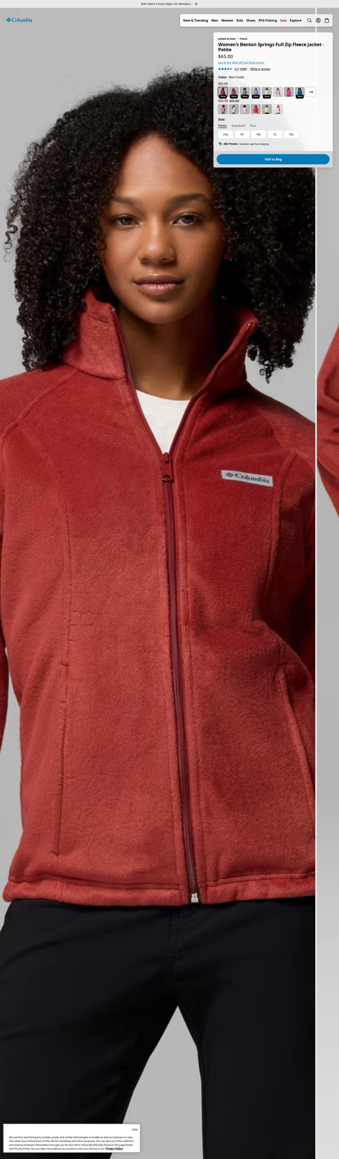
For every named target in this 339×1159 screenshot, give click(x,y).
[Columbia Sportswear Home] (19, 19)
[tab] (222, 126)
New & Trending (195, 20)
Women (227, 20)
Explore (295, 20)
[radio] (223, 92)
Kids (239, 20)
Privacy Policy (114, 1148)
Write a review (260, 69)
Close (135, 1129)
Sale (283, 20)
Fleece (243, 38)
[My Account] (318, 20)
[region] (169, 583)
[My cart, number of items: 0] (327, 20)
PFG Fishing (268, 20)
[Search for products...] (309, 20)
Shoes (250, 20)
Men (214, 20)
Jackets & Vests (227, 38)
